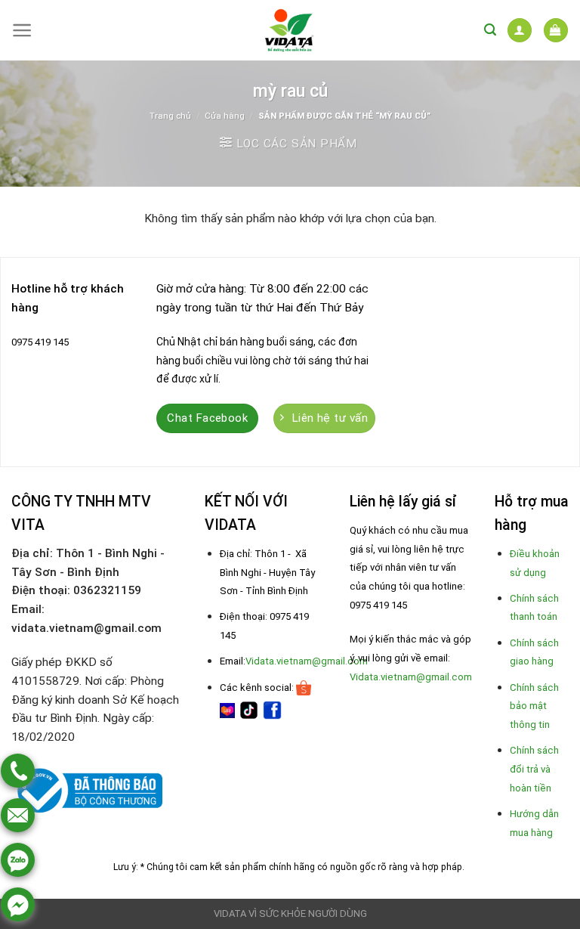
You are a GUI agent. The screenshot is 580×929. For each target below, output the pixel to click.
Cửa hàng (225, 115)
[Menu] (22, 30)
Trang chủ (170, 115)
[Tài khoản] (519, 30)
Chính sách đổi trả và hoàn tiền (534, 769)
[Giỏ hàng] (555, 30)
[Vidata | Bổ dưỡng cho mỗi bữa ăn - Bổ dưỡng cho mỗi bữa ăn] (290, 30)
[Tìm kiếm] (490, 30)
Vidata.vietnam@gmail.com (306, 661)
